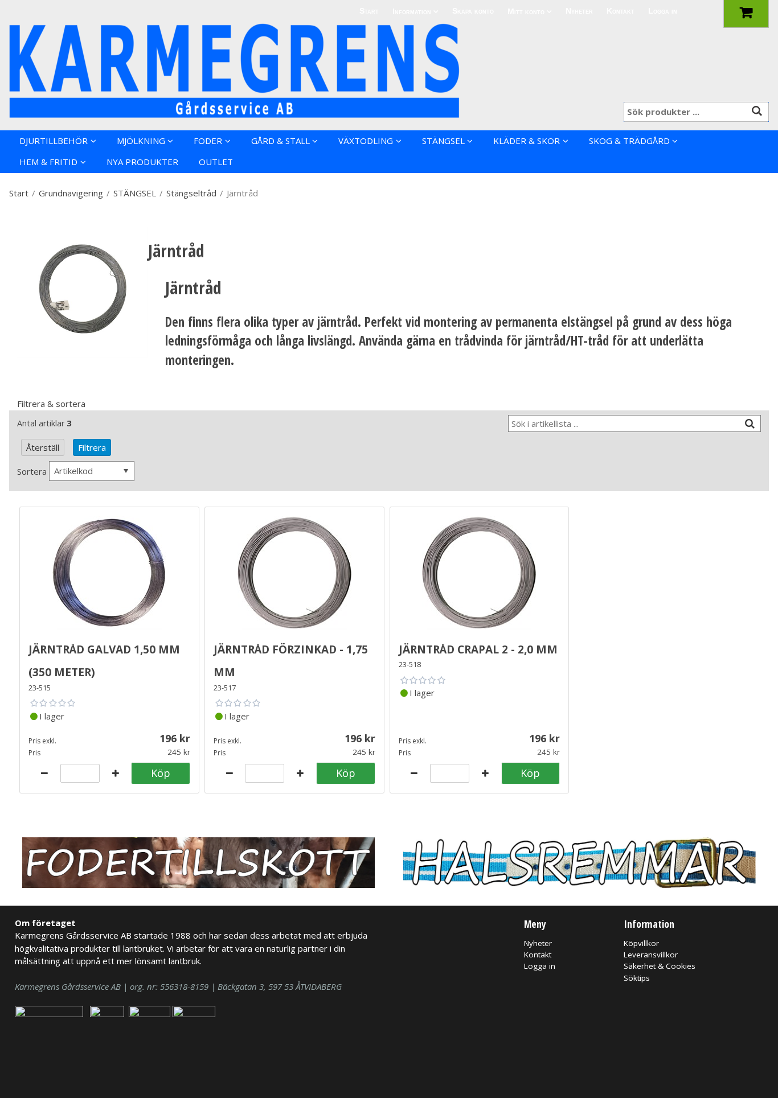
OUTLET (216, 161)
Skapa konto (473, 11)
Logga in (662, 11)
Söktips (637, 978)
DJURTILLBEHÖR (53, 140)
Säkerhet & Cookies (659, 966)
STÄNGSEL (443, 140)
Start (369, 11)
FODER (208, 140)
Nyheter (579, 11)
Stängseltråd (191, 193)
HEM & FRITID (48, 161)
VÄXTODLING (365, 140)
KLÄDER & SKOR (526, 140)
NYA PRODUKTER (142, 161)
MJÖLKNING (141, 140)
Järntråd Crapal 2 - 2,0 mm (478, 647)
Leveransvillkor (651, 954)
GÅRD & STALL (280, 140)
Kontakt (620, 11)
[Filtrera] (750, 424)
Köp (160, 773)
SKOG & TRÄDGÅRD (629, 140)
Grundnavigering (71, 193)
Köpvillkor (641, 943)
